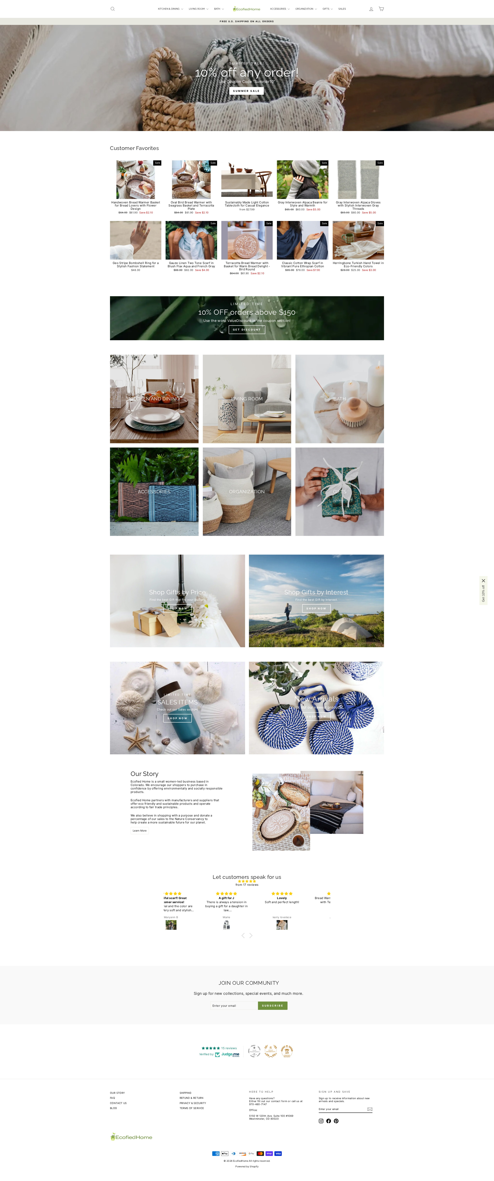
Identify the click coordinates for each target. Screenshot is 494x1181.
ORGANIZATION (304, 9)
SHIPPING (185, 1092)
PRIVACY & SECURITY (193, 1103)
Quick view (135, 194)
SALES (342, 9)
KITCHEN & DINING (169, 9)
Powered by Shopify (247, 1166)
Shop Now (316, 608)
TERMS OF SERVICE (192, 1108)
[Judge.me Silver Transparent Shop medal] (254, 1051)
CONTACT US (118, 1103)
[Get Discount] (247, 318)
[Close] (483, 580)
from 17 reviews (247, 885)
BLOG (113, 1108)
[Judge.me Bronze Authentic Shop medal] (271, 1051)
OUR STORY (117, 1092)
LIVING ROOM (197, 9)
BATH (217, 9)
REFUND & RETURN (192, 1097)
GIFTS (326, 9)
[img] (247, 881)
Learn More (140, 830)
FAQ (112, 1097)
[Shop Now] (177, 601)
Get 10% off (483, 593)
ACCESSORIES (278, 9)
